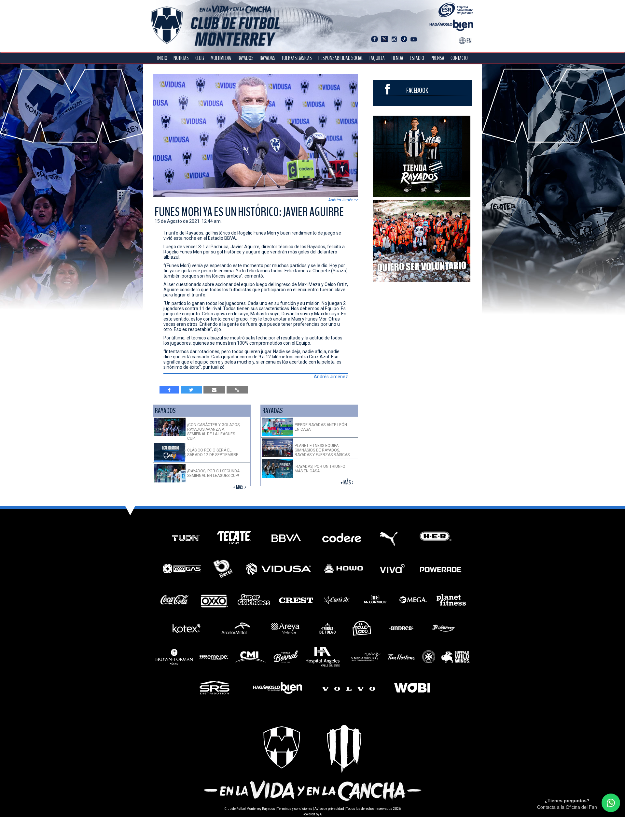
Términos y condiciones (294, 808)
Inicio (162, 58)
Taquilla (377, 58)
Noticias (181, 58)
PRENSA (437, 58)
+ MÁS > (240, 487)
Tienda (397, 58)
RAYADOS (246, 58)
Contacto (459, 58)
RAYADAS (267, 58)
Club (199, 58)
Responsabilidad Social (340, 58)
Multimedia (221, 58)
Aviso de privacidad (329, 808)
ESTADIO (417, 58)
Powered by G (312, 814)
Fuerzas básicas (297, 58)
